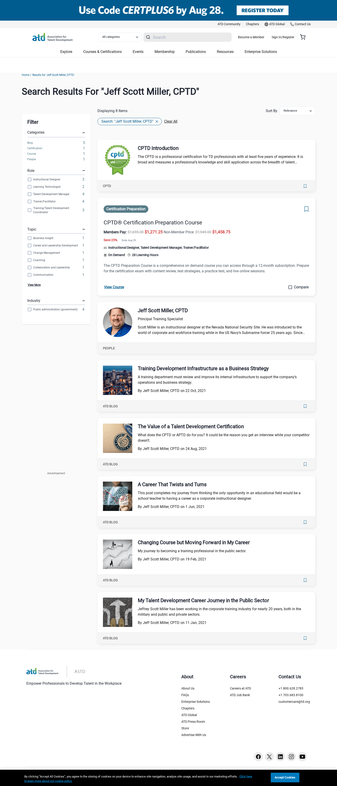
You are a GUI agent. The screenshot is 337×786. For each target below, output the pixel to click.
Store (185, 728)
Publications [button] (196, 52)
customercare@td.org (294, 701)
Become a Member (251, 37)
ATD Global (189, 715)
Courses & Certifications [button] (102, 52)
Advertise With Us (193, 735)
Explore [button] (66, 52)
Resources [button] (225, 52)
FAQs (185, 695)
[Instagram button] (291, 756)
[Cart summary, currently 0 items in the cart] (304, 37)
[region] (168, 778)
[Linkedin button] (280, 756)
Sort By (271, 111)
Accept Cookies (285, 777)
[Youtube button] (302, 756)
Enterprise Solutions (195, 701)
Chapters (187, 708)
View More (34, 285)
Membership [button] (165, 52)
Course (31, 153)
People (31, 159)
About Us (187, 688)
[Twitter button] (269, 756)
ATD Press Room (193, 721)
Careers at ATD (240, 688)
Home (25, 75)
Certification (34, 148)
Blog (30, 142)
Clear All (170, 121)
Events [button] (138, 52)
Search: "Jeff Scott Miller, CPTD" (127, 121)
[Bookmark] (305, 186)
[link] (229, 24)
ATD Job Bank (240, 695)
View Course (114, 287)
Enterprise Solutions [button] (261, 52)
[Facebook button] (258, 756)
